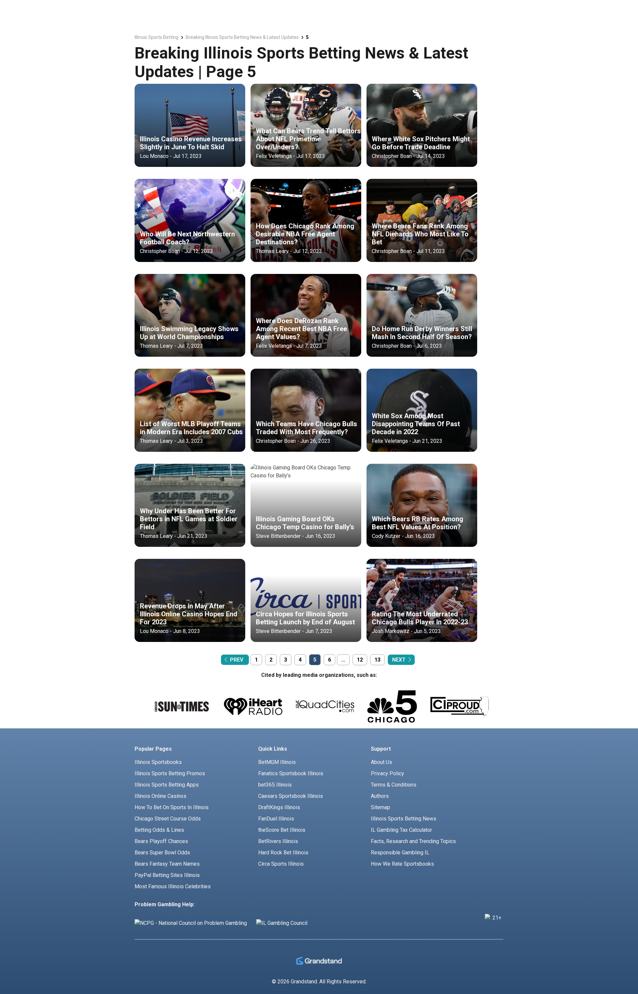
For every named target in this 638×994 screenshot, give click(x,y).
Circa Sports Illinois (281, 864)
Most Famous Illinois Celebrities (173, 886)
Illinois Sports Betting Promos (170, 773)
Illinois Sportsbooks (158, 762)
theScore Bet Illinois (281, 830)
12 (360, 660)
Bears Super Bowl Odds (162, 852)
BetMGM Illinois (277, 762)
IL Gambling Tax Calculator (401, 830)
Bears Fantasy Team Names (167, 864)
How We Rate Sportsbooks (402, 864)
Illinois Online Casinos (160, 796)
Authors (380, 796)
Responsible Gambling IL (400, 852)
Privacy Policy (387, 773)
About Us (381, 762)
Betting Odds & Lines (159, 830)
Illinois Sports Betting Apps (167, 785)
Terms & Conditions (393, 785)
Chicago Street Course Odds (168, 818)
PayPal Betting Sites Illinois (167, 875)
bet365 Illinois (275, 785)
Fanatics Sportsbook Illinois (290, 773)
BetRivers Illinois (278, 841)
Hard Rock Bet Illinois (283, 852)
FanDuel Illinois (276, 818)
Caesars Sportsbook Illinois (290, 796)
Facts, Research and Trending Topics (413, 841)
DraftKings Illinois (279, 807)
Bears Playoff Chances (161, 841)
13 (377, 660)
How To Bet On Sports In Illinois (172, 807)
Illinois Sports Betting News (403, 818)
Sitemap (380, 807)
